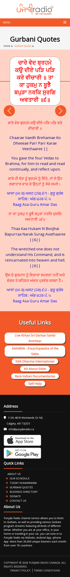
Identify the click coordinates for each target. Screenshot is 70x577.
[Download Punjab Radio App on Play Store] (35, 453)
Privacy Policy (20, 570)
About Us (14, 474)
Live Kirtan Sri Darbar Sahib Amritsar (35, 338)
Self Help (35, 383)
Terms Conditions (47, 570)
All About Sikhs (35, 369)
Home (7, 46)
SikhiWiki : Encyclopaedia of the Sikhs (35, 351)
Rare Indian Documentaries (35, 376)
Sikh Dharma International (35, 361)
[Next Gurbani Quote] (9, 110)
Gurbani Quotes (22, 46)
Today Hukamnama (23, 483)
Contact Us (18, 500)
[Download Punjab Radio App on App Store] (35, 440)
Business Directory (24, 491)
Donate (15, 496)
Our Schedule (19, 478)
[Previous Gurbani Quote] (60, 110)
